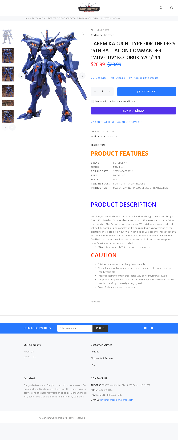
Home (26, 18)
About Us (29, 352)
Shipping (120, 78)
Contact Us (30, 357)
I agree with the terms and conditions (115, 101)
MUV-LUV (112, 137)
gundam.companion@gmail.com (116, 400)
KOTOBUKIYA (107, 132)
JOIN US (100, 328)
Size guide (101, 78)
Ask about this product (146, 78)
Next (82, 75)
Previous (21, 75)
